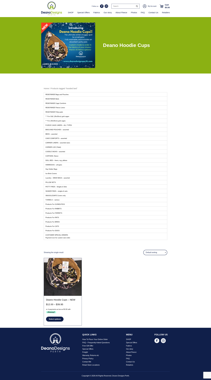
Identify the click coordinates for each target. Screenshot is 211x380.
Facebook (102, 6)
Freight (85, 352)
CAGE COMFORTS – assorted (56, 138)
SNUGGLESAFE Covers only (55, 195)
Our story (108, 13)
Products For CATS (52, 226)
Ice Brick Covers (51, 173)
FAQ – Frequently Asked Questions (96, 343)
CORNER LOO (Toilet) (53, 147)
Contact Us (153, 13)
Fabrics (96, 13)
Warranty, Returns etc (90, 355)
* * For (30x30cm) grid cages (55, 121)
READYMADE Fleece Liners (55, 107)
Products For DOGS (52, 230)
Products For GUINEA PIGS (55, 204)
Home (46, 88)
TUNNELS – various (52, 200)
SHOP (71, 13)
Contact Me (86, 362)
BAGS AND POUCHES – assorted (57, 129)
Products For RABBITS (53, 209)
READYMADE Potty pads (54, 112)
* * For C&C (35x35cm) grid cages (57, 116)
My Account (152, 6)
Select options (55, 319)
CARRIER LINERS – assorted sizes (57, 143)
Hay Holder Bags (51, 169)
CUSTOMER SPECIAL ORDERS (57, 236)
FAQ (143, 13)
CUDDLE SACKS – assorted (55, 151)
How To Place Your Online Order (95, 339)
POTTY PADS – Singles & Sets (56, 187)
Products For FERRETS (53, 213)
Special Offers (83, 13)
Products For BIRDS (52, 222)
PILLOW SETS (50, 182)
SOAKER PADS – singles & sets (56, 191)
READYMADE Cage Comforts (55, 103)
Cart (167, 6)
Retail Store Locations (91, 365)
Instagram (106, 6)
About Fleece (121, 13)
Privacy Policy (87, 359)
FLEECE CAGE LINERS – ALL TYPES (58, 125)
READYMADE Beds (52, 99)
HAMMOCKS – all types (53, 165)
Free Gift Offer (87, 346)
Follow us (95, 6)
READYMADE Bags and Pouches (57, 94)
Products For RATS (52, 217)
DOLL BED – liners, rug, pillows (56, 160)
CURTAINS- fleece (51, 156)
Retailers (166, 13)
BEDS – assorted (51, 134)
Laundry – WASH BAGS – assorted (57, 178)
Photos (134, 13)
